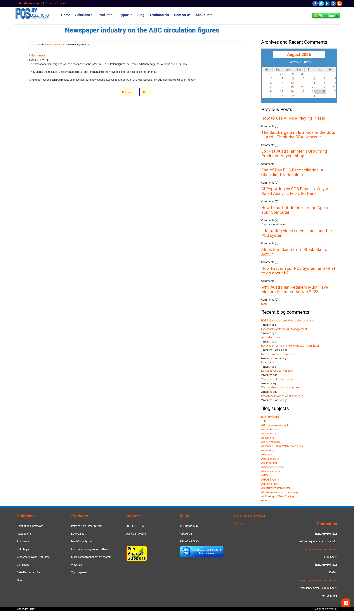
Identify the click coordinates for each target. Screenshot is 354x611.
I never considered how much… (279, 354)
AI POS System (270, 479)
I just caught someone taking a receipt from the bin (290, 345)
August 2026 (299, 54)
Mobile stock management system (91, 556)
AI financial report (271, 471)
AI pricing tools (269, 483)
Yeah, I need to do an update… (278, 379)
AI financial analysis (272, 467)
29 (323, 91)
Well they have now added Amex (280, 387)
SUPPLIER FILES (135, 525)
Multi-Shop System (82, 541)
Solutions (83, 15)
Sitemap (239, 523)
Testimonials (159, 15)
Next (146, 92)
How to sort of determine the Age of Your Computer (295, 210)
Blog (140, 15)
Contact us (182, 15)
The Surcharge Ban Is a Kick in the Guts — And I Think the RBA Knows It (298, 134)
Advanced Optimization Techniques (282, 446)
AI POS (265, 475)
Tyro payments (80, 572)
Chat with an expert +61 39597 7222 (40, 3)
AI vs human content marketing (279, 492)
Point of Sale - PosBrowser (86, 525)
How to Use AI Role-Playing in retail (294, 118)
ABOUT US (186, 533)
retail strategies (270, 416)
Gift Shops (23, 564)
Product (104, 15)
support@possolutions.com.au (318, 580)
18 (281, 87)
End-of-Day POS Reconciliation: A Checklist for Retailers (292, 172)
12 (292, 82)
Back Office (77, 533)
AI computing (269, 462)
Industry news (37, 55)
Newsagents (24, 533)
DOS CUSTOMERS (136, 533)
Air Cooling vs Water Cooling (277, 496)
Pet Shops (23, 549)
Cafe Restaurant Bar (29, 572)
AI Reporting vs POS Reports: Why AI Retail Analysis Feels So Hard (295, 191)
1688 (264, 420)
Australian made (271, 337)
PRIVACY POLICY (189, 541)
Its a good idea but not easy (277, 370)
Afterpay (266, 454)
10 (271, 82)
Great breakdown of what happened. (282, 396)
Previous (127, 92)
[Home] (32, 13)
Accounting (268, 437)
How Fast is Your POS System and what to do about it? (298, 270)
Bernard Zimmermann (56, 44)
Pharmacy (23, 541)
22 (323, 87)
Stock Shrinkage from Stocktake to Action (294, 252)
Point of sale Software (30, 525)
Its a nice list (268, 362)
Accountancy (269, 433)
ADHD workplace (271, 441)
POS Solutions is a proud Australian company (287, 320)
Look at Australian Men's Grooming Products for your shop (294, 153)
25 (281, 91)
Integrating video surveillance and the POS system (296, 233)
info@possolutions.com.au (320, 549)
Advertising (268, 450)
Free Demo (328, 16)
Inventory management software (90, 549)
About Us (203, 15)
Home (65, 15)
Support (123, 15)
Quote (20, 580)
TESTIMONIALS (189, 525)
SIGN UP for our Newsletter (249, 515)
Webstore (76, 564)
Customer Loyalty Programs (33, 556)
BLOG (185, 516)
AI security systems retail (275, 487)
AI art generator (270, 458)
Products (79, 516)
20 (302, 87)
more (264, 303)
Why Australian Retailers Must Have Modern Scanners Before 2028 (294, 289)
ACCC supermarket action (276, 425)
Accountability (269, 429)
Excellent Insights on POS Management (284, 329)
